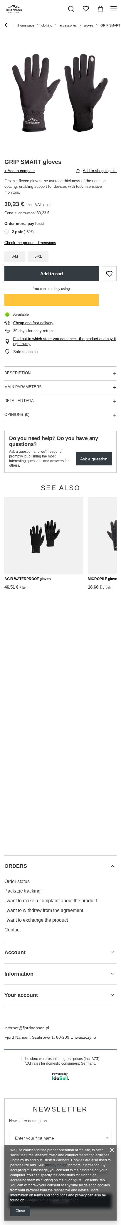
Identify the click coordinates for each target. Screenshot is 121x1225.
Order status (17, 881)
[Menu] (114, 9)
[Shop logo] (14, 9)
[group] (60, 93)
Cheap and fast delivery (33, 323)
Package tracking (22, 890)
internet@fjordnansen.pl (26, 1027)
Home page (26, 25)
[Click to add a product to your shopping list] (109, 273)
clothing (46, 25)
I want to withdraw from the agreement (43, 910)
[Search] (71, 9)
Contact (12, 929)
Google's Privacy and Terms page (52, 1200)
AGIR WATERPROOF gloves (27, 579)
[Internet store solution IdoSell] (60, 1076)
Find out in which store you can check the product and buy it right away (64, 341)
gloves (88, 25)
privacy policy (56, 1165)
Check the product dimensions (30, 243)
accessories (68, 25)
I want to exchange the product (36, 920)
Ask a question (93, 459)
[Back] (9, 25)
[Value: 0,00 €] (100, 9)
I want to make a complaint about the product (50, 900)
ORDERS (15, 866)
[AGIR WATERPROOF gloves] (43, 535)
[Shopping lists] (85, 9)
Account (15, 952)
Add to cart (51, 273)
